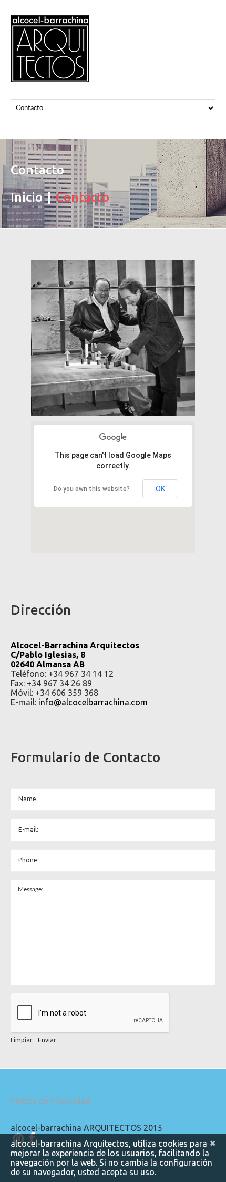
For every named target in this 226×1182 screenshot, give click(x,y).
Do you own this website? (92, 488)
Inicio (27, 197)
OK (160, 489)
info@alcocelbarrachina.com (93, 702)
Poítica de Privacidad (51, 1101)
